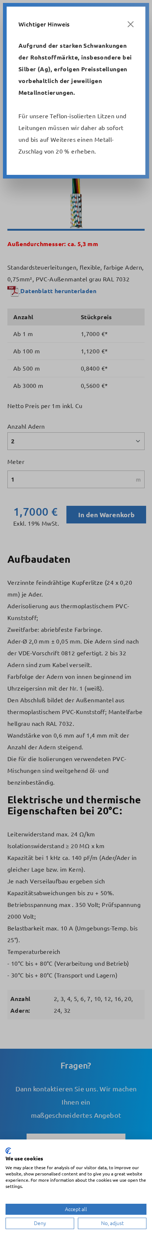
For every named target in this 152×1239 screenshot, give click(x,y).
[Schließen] (131, 24)
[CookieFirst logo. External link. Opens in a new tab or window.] (8, 1151)
